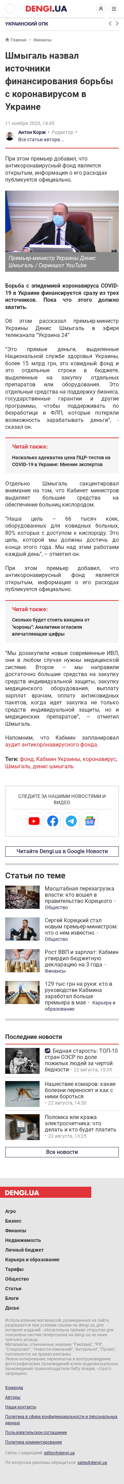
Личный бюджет (24, 1250)
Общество (56, 907)
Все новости (62, 1152)
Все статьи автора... (41, 139)
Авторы (12, 1397)
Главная (19, 40)
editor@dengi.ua (59, 1453)
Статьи (13, 1288)
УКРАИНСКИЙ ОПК (26, 24)
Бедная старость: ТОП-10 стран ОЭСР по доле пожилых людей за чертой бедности (81, 1060)
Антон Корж (32, 132)
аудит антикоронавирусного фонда (51, 744)
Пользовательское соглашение (36, 1432)
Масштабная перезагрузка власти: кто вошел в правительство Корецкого (79, 894)
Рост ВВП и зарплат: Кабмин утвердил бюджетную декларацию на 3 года (81, 958)
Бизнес (13, 1221)
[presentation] (109, 23)
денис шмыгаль (53, 766)
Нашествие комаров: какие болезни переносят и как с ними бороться (80, 1090)
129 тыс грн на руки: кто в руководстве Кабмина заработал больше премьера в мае (78, 993)
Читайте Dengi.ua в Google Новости (62, 851)
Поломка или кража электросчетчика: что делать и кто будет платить (80, 1123)
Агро (10, 1211)
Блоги (12, 1298)
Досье (12, 1308)
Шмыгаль (17, 766)
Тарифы (14, 1269)
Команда (14, 1387)
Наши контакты (20, 1407)
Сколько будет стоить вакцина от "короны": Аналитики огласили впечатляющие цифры (51, 627)
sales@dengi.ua (92, 1462)
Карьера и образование (32, 1259)
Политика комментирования (33, 1442)
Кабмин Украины (58, 759)
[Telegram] (71, 821)
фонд (27, 759)
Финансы (42, 40)
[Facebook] (52, 821)
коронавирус (99, 759)
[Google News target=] (90, 821)
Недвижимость (23, 1240)
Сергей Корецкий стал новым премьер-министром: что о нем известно (81, 926)
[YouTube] (34, 821)
